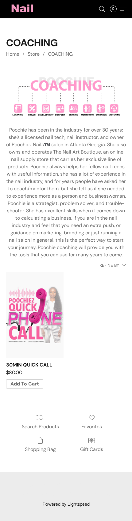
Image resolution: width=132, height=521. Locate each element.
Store (34, 54)
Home (12, 54)
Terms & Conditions (49, 485)
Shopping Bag (40, 449)
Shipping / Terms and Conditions (49, 494)
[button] (23, 9)
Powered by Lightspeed (66, 504)
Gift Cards (91, 449)
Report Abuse (101, 494)
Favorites (91, 426)
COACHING (60, 54)
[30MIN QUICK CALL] (35, 315)
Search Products (40, 426)
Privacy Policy (89, 485)
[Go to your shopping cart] (115, 9)
